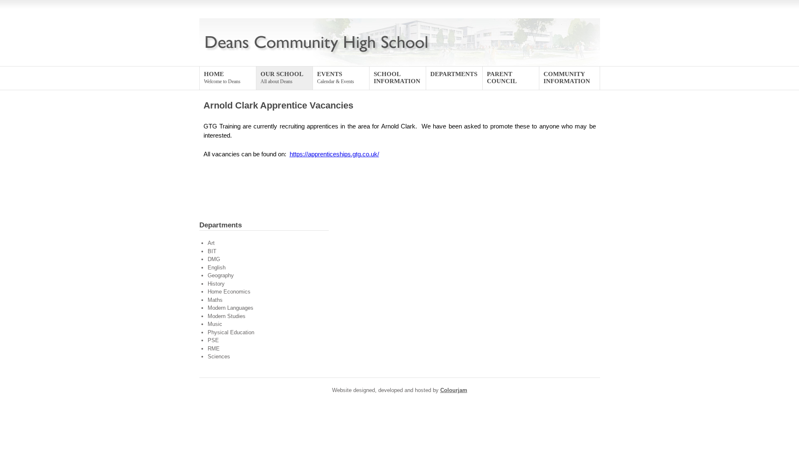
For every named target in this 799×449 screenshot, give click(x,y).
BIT (212, 251)
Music (215, 324)
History (216, 284)
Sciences (219, 356)
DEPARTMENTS (453, 74)
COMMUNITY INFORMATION (566, 77)
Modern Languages (230, 308)
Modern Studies (227, 316)
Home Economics (229, 292)
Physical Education (231, 332)
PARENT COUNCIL (502, 77)
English (217, 267)
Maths (215, 300)
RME (214, 348)
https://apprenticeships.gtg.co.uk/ (334, 154)
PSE (213, 340)
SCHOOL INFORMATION (397, 77)
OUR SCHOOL (282, 77)
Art (211, 243)
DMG (214, 259)
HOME (222, 77)
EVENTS (335, 77)
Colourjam (453, 390)
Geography (221, 275)
